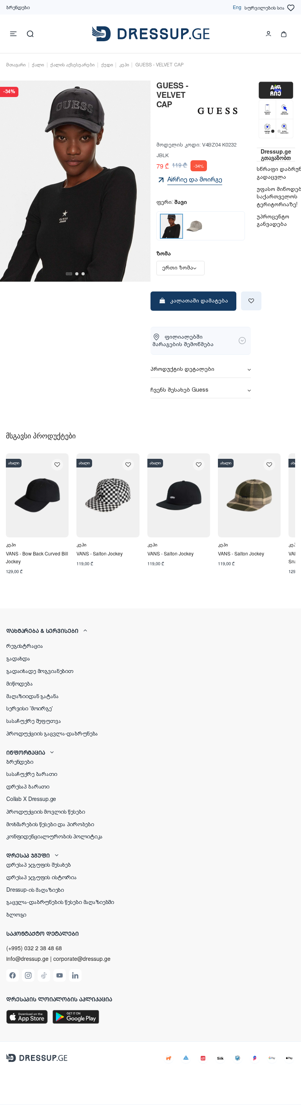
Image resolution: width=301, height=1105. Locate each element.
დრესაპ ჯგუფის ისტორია (41, 877)
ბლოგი (16, 914)
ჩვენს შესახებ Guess (179, 390)
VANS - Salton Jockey (99, 553)
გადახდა (18, 658)
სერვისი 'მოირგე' (29, 708)
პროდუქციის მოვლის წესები (45, 811)
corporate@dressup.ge (82, 958)
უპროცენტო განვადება (273, 221)
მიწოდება (19, 683)
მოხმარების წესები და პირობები (50, 824)
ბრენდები (18, 7)
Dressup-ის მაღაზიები (35, 889)
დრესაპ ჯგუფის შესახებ (38, 864)
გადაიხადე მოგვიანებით (39, 670)
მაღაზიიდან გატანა (32, 696)
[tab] (200, 370)
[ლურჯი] (194, 226)
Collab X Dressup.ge (31, 799)
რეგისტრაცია (24, 645)
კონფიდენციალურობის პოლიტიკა (54, 836)
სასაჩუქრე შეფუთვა (33, 720)
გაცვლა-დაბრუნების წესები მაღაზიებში (60, 901)
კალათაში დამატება (199, 301)
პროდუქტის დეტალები (182, 370)
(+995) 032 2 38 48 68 (34, 948)
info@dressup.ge (27, 958)
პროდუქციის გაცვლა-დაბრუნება (52, 733)
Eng (237, 7)
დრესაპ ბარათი (27, 786)
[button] (150, 630)
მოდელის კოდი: (178, 145)
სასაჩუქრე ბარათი (31, 773)
